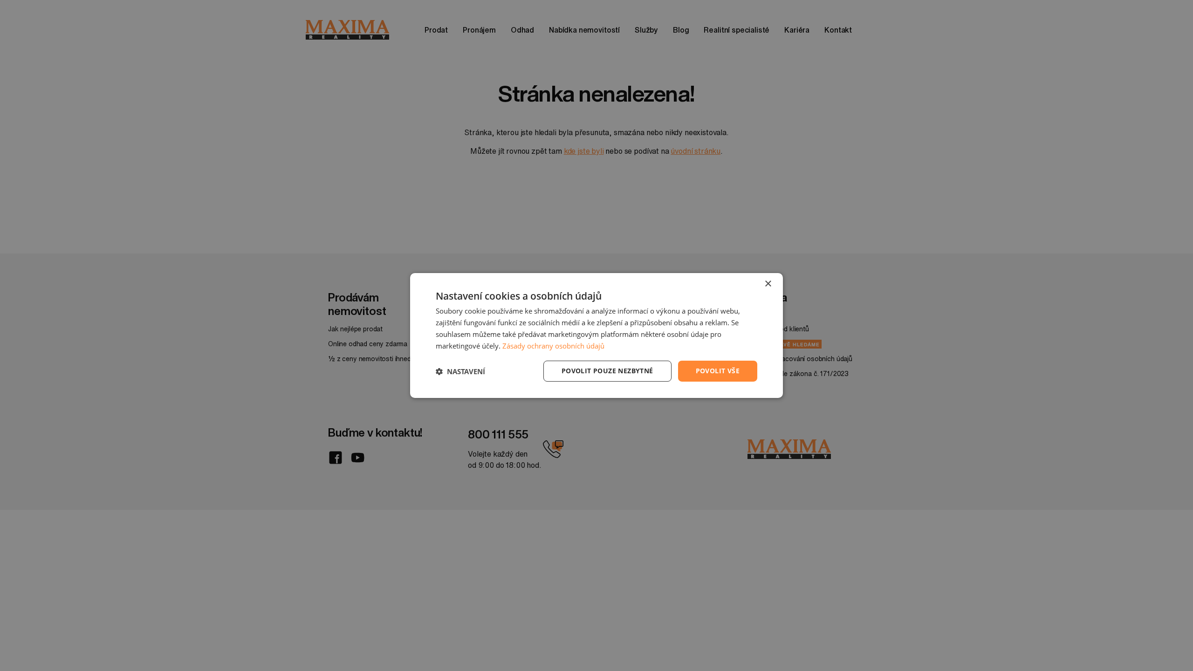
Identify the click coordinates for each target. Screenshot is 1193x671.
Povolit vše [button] (718, 370)
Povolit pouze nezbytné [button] (607, 370)
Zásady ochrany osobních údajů (553, 345)
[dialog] (596, 335)
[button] (460, 371)
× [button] (767, 284)
